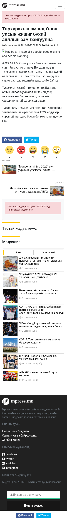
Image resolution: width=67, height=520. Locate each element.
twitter (10, 459)
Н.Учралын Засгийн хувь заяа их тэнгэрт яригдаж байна (38, 357)
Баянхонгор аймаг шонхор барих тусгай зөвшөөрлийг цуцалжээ (38, 292)
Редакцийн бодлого (15, 431)
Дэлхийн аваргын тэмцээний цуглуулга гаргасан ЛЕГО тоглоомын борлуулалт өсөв (29, 191)
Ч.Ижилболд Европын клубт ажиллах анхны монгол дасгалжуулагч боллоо (41, 325)
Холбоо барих (11, 440)
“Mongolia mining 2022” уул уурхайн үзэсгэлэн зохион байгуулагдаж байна (35, 169)
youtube (11, 463)
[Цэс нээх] (60, 5)
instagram (12, 468)
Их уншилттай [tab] (48, 252)
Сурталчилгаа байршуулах (19, 435)
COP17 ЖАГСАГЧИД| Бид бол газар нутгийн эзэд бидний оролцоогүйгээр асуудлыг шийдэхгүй (41, 309)
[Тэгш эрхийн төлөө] (17, 401)
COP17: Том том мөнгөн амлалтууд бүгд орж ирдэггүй (39, 341)
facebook (11, 454)
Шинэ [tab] (18, 252)
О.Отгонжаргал (9, 45)
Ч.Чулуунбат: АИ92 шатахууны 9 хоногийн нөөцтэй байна (38, 276)
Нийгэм (49, 45)
